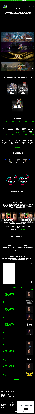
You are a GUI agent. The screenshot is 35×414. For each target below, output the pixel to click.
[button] (5, 159)
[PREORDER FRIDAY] (17, 37)
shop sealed (12, 94)
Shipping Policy (3, 394)
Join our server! (9, 252)
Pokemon (19, 4)
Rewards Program (2, 391)
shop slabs (23, 92)
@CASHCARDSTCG (11, 183)
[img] (17, 154)
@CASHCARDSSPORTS (23, 181)
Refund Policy (3, 395)
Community (11, 7)
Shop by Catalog (3, 390)
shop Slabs (12, 92)
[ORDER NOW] (17, 47)
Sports (23, 4)
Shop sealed (23, 94)
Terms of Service (3, 393)
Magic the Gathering (13, 4)
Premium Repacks (17, 8)
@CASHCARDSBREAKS (23, 183)
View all (17, 147)
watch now (25, 251)
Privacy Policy (3, 396)
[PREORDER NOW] (17, 56)
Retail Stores (22, 7)
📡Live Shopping (17, 7)
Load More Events (16, 379)
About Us (2, 397)
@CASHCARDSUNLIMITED (12, 181)
